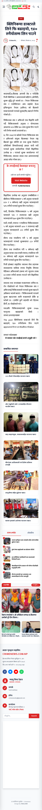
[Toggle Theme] (38, 6)
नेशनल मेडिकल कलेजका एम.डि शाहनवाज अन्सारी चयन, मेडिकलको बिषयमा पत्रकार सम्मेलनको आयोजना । (31, 636)
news (21, 18)
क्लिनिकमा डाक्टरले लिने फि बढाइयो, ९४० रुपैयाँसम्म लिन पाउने (21, 321)
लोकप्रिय (30, 533)
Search (34, 715)
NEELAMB (24, 804)
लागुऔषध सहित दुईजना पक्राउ (15, 492)
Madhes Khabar (27, 327)
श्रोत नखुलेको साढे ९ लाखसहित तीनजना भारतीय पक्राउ (18, 405)
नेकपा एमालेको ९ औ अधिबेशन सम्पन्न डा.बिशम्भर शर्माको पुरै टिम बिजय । (19, 616)
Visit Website (21, 180)
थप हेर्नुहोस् (35, 585)
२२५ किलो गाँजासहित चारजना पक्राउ (17, 376)
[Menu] (4, 6)
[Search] (34, 6)
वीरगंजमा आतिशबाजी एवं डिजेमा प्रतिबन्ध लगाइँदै (18, 463)
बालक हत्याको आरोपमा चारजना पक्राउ (18, 520)
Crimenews (27, 801)
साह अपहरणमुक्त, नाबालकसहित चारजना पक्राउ (20, 434)
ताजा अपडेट (11, 532)
